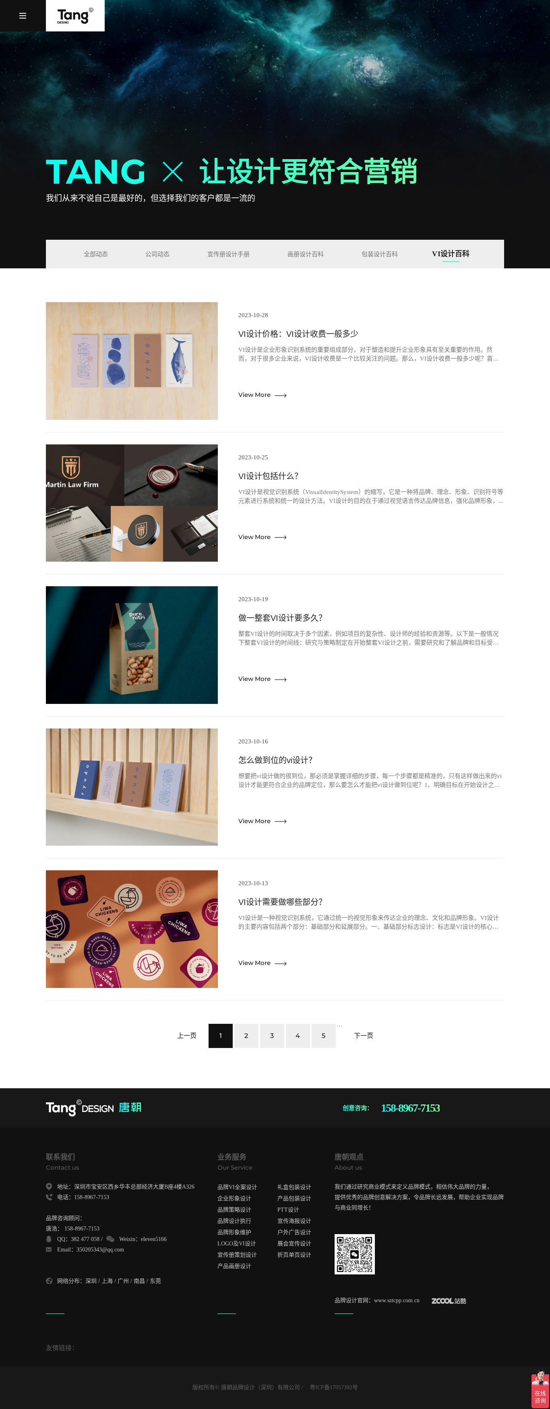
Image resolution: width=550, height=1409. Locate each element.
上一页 (186, 1035)
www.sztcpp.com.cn (397, 1300)
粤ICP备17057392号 (334, 1387)
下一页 (363, 1035)
